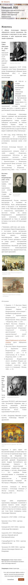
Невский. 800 (10, 7)
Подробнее (10, 579)
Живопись (7, 26)
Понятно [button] (21, 579)
